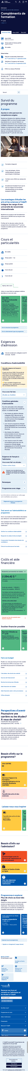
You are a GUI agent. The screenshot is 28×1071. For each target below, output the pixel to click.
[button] (26, 2)
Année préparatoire (10, 425)
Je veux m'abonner (7, 1001)
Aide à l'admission (5, 1016)
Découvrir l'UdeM (5, 1025)
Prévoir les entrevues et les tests (10, 546)
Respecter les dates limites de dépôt (11, 536)
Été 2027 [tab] (23, 32)
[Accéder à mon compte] (19, 2)
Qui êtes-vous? (5, 1008)
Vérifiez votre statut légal (9, 600)
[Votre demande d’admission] (23, 1)
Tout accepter (14, 1066)
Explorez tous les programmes (10, 940)
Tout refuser (14, 1064)
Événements (4, 1021)
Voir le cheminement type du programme (12, 331)
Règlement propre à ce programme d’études (13, 502)
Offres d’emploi (5, 695)
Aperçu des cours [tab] (7, 285)
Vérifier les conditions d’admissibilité (11, 531)
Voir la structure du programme (10, 327)
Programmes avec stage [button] (11, 488)
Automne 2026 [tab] (6, 32)
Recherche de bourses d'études (10, 682)
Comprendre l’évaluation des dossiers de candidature (12, 541)
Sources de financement (8, 678)
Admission (4, 8)
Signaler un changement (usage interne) (12, 944)
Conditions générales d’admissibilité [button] (10, 402)
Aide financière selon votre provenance (12, 691)
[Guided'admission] (14, 985)
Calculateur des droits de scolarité (10, 673)
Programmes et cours (6, 1012)
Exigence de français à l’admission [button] (10, 458)
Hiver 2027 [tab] (16, 32)
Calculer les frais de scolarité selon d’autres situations (11, 618)
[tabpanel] (14, 38)
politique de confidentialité (14, 1070)
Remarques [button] (6, 482)
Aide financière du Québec (8, 686)
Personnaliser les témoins (15, 1060)
